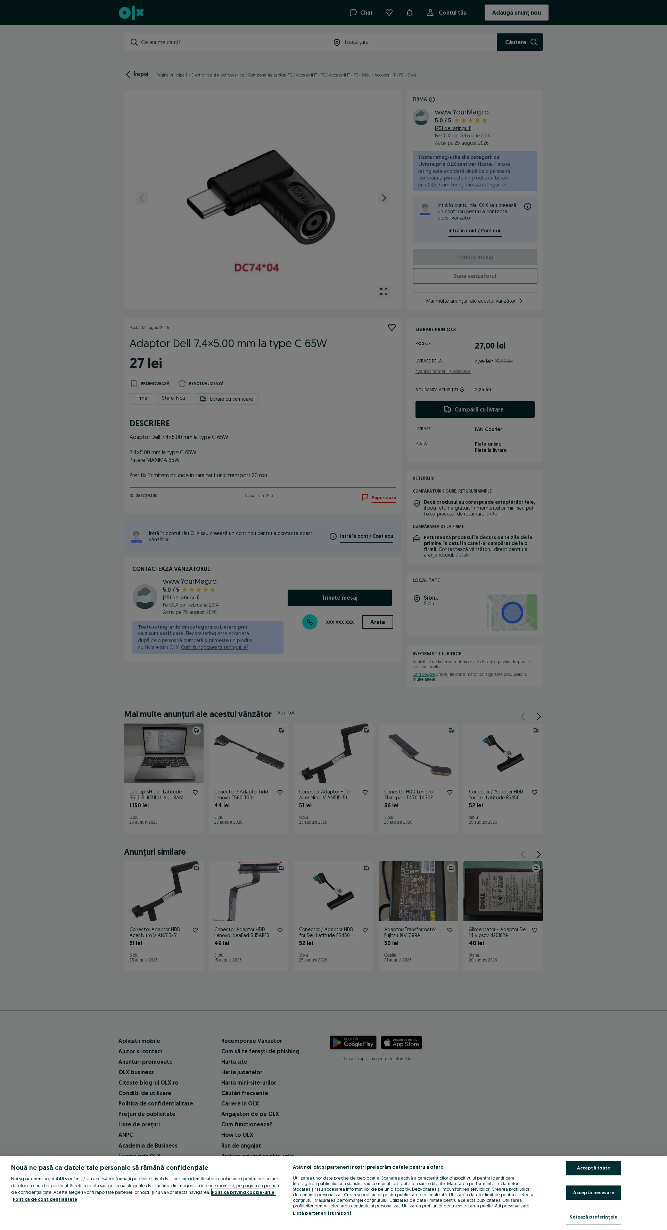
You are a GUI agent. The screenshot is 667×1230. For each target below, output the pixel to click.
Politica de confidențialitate (45, 1199)
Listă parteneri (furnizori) (322, 1213)
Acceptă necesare (593, 1192)
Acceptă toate (593, 1168)
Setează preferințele (593, 1217)
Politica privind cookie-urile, (243, 1192)
